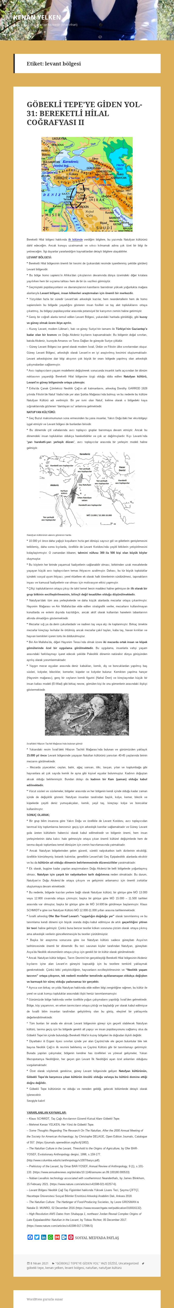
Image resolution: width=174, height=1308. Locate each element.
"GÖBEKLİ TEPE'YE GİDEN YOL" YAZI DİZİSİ (86, 1263)
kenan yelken (54, 1268)
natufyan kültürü (110, 1268)
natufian (91, 1268)
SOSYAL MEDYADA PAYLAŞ (97, 1237)
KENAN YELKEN (37, 17)
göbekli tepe (35, 1268)
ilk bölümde (75, 239)
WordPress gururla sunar (45, 1299)
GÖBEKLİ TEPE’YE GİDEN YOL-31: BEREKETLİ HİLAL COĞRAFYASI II (84, 113)
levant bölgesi (74, 1268)
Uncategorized (129, 1263)
